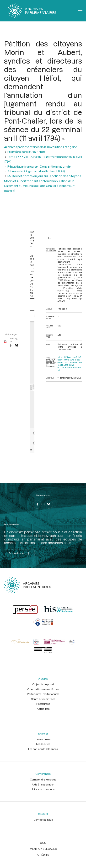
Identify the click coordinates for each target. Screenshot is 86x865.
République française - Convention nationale (39, 166)
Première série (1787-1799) (26, 151)
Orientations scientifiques (43, 689)
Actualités (43, 708)
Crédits (43, 854)
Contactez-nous (43, 819)
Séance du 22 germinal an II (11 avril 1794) (36, 171)
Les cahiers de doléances (43, 748)
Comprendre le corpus (43, 779)
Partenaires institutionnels (43, 693)
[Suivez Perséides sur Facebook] (37, 504)
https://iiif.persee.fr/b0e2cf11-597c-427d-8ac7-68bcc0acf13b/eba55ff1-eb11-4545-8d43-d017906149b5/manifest (70, 363)
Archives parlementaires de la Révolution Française (40, 147)
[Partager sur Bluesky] (16, 345)
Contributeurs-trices (43, 698)
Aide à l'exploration (43, 784)
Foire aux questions (43, 789)
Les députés (43, 743)
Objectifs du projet (43, 684)
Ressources (43, 703)
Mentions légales (43, 848)
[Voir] (63, 138)
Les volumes (43, 739)
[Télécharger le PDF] (5, 342)
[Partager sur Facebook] (10, 345)
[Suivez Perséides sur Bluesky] (48, 504)
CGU (43, 842)
